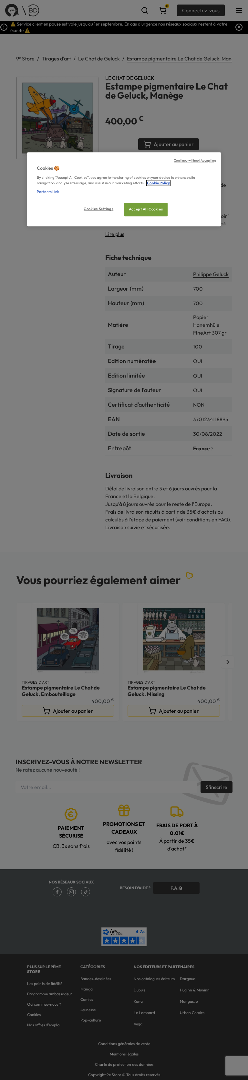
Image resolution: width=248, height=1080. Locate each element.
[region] (124, 189)
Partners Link (48, 191)
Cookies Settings (98, 209)
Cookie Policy (158, 183)
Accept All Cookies (146, 209)
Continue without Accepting (195, 160)
